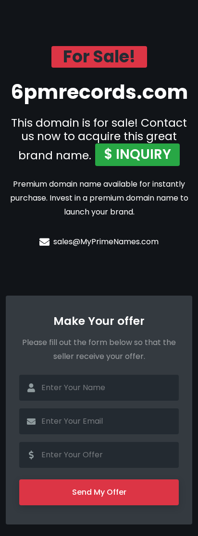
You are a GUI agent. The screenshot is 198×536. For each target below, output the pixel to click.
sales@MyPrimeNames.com (106, 241)
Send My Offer (99, 492)
